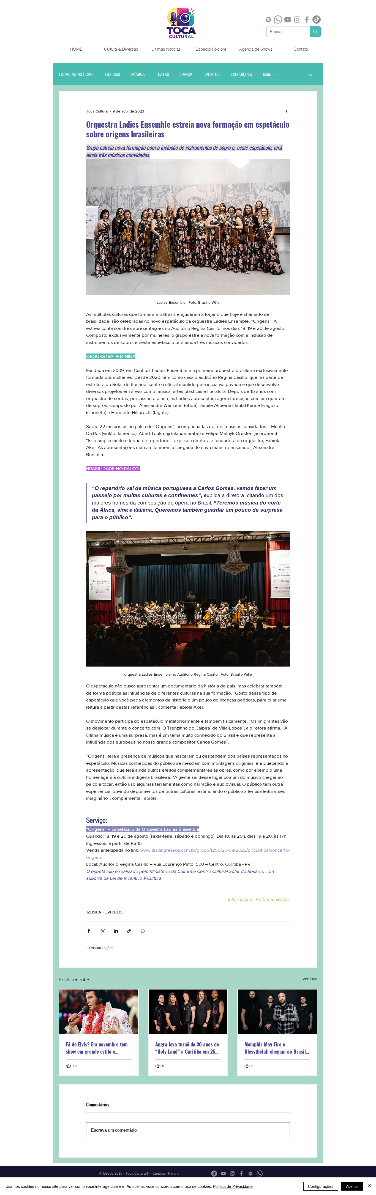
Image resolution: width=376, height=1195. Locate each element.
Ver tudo (310, 979)
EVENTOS (211, 74)
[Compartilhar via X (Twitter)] (102, 930)
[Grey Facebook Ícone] (307, 19)
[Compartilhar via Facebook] (88, 930)
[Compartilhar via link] (129, 930)
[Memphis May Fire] (277, 1012)
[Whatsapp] (278, 19)
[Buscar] (315, 31)
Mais (267, 74)
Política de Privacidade (233, 1186)
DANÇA (186, 74)
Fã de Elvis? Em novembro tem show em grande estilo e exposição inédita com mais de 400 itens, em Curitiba (97, 1048)
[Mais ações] (286, 111)
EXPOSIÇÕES (241, 74)
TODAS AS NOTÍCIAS (76, 74)
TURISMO (112, 74)
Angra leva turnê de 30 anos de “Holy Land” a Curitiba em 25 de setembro (187, 1048)
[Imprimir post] (142, 930)
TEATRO (162, 74)
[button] (310, 74)
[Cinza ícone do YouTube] (288, 19)
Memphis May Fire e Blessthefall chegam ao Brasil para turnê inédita (275, 1048)
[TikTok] (316, 19)
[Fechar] (369, 1186)
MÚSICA (138, 74)
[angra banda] (188, 1012)
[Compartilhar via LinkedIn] (115, 930)
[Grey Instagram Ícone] (297, 19)
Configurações (320, 1186)
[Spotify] (268, 19)
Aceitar (352, 1186)
